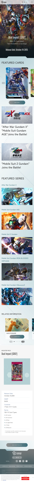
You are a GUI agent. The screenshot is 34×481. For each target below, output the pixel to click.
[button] (30, 83)
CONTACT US (4, 466)
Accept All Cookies (25, 479)
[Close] (33, 477)
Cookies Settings (12, 466)
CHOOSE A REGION (28, 466)
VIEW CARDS (17, 102)
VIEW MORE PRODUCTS (17, 445)
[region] (17, 477)
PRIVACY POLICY (19, 466)
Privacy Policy (4, 480)
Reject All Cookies (25, 477)
